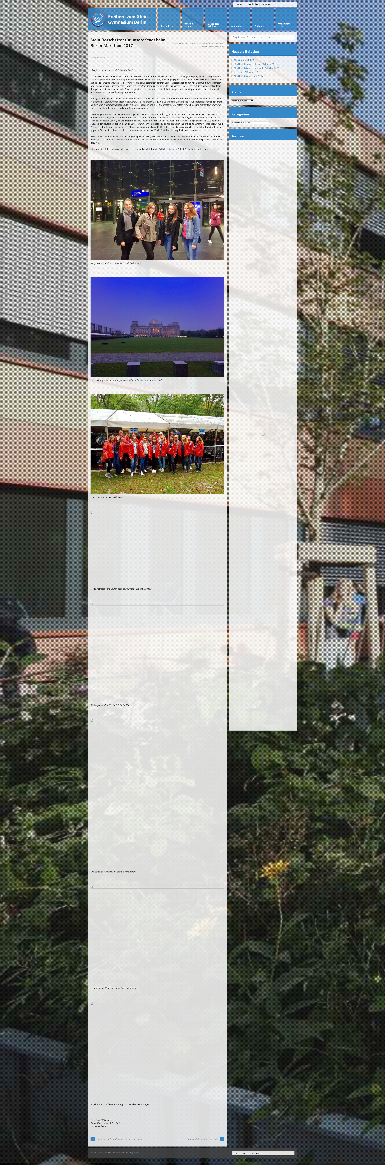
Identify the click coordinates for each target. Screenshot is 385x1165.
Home (184, 43)
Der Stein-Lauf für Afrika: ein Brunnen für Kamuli (120, 1139)
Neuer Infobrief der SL (245, 59)
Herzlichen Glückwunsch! (246, 72)
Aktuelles (192, 43)
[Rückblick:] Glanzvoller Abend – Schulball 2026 (256, 68)
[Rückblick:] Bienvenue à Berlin (248, 76)
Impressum (134, 1153)
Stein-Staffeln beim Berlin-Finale (202, 1139)
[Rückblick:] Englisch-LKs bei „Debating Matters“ (257, 64)
